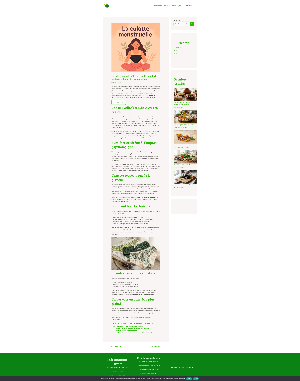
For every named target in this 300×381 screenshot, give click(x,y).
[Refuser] (298, 378)
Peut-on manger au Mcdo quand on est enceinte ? (128, 326)
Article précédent (115, 346)
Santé (166, 6)
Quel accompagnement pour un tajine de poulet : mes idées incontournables (183, 104)
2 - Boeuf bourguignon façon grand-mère (149, 365)
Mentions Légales (117, 371)
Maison (173, 6)
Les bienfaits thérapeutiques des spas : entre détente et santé (133, 333)
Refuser (196, 378)
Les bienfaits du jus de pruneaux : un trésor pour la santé (131, 328)
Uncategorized (178, 59)
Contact (188, 6)
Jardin (181, 6)
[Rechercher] (192, 24)
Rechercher (177, 20)
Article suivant (157, 346)
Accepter (189, 378)
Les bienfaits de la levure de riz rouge (125, 331)
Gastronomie (157, 6)
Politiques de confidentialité (117, 375)
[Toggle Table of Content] (122, 102)
